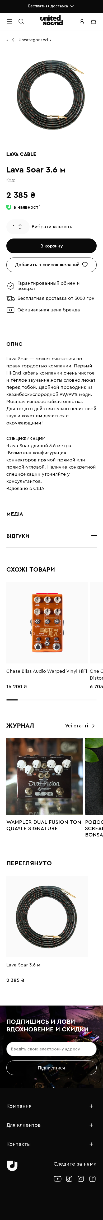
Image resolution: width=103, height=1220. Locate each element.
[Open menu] (9, 21)
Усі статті (76, 725)
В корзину (51, 246)
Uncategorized (33, 40)
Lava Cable (21, 154)
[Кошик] (93, 21)
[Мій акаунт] (82, 21)
